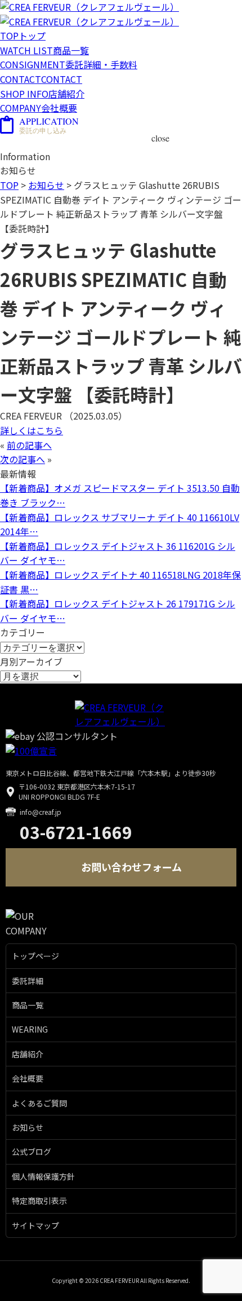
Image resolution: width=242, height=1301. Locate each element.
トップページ (35, 956)
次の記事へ (22, 459)
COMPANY (38, 107)
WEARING (30, 1029)
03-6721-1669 (76, 831)
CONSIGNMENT (68, 64)
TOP (23, 35)
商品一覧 (27, 1005)
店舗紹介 (27, 1054)
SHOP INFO (42, 93)
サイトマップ (35, 1225)
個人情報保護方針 (43, 1176)
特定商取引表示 (39, 1200)
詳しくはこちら (31, 430)
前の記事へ (29, 445)
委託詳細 (27, 980)
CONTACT (41, 79)
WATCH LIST (44, 50)
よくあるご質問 (39, 1103)
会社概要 (27, 1078)
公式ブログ (31, 1151)
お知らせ (27, 1127)
